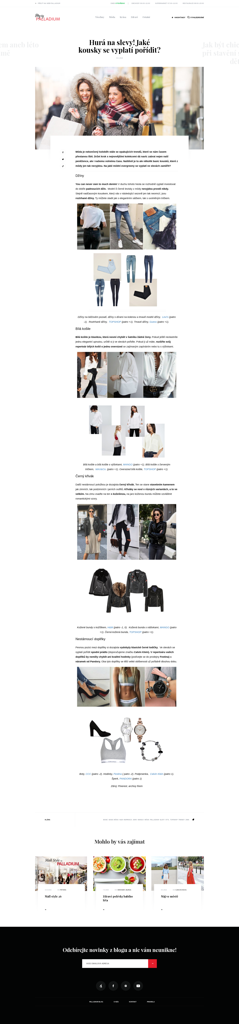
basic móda (114, 820)
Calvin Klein (156, 774)
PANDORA (125, 778)
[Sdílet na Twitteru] (63, 159)
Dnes (118, 3)
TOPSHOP (115, 321)
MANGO (128, 464)
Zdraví (134, 17)
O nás (116, 1002)
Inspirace (128, 820)
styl (167, 820)
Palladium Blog (96, 1002)
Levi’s (165, 317)
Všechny (99, 17)
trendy (181, 820)
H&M (110, 627)
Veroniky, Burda (124, 890)
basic (105, 820)
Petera (63, 890)
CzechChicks (181, 890)
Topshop (174, 820)
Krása (123, 17)
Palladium (154, 820)
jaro (135, 820)
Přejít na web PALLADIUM (49, 3)
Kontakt (133, 1002)
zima (187, 820)
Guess (153, 321)
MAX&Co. (100, 469)
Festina (118, 774)
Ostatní (146, 17)
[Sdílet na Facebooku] (63, 152)
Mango (141, 820)
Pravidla (151, 1002)
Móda (112, 17)
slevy (162, 820)
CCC (88, 774)
